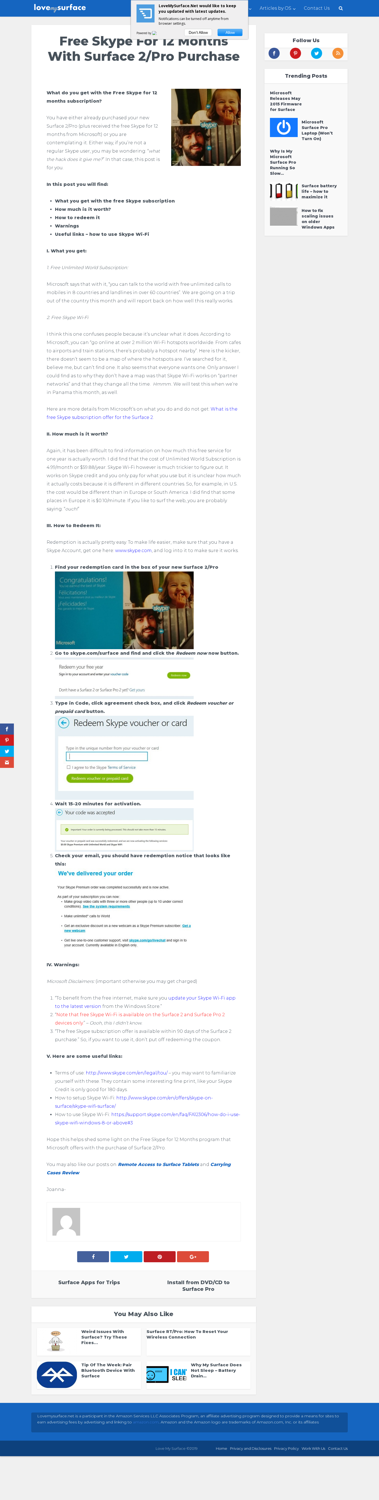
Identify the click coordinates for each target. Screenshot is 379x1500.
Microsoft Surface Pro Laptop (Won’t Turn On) (317, 130)
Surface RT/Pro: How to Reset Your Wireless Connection (187, 1334)
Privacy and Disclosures (250, 1448)
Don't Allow (198, 32)
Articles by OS (275, 8)
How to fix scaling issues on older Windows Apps (318, 219)
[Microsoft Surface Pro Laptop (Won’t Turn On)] (286, 127)
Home (221, 1448)
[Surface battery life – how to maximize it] (286, 191)
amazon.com (146, 1422)
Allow (230, 32)
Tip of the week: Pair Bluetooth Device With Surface (108, 1370)
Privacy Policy (286, 1448)
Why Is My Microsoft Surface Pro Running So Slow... (283, 162)
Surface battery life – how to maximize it (319, 191)
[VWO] (157, 33)
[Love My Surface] (60, 7)
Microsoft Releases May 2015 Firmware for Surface (286, 101)
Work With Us (313, 1448)
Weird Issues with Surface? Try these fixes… (104, 1337)
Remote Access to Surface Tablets (158, 1164)
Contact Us (317, 8)
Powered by (144, 33)
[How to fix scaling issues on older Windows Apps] (286, 216)
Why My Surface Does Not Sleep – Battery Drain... (216, 1370)
